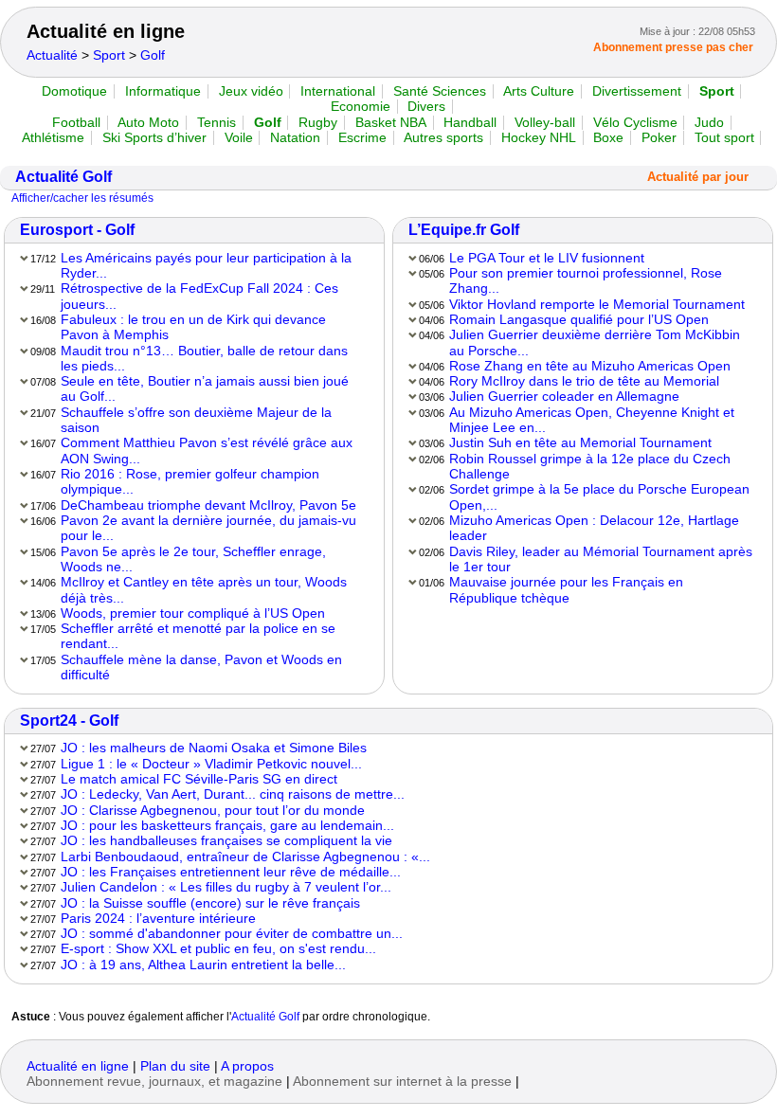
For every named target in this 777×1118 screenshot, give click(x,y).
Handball (470, 123)
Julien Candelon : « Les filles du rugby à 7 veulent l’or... (226, 887)
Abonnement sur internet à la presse (402, 1081)
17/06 (43, 506)
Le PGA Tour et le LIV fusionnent (546, 258)
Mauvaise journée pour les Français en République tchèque (566, 589)
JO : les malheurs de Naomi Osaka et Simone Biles (214, 748)
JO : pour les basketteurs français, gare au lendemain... (227, 826)
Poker (659, 138)
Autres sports (443, 138)
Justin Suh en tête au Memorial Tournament (580, 443)
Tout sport (724, 138)
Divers (426, 106)
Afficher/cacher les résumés (82, 198)
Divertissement (636, 91)
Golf (152, 55)
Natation (295, 138)
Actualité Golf (63, 177)
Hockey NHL (538, 138)
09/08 (43, 351)
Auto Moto (148, 123)
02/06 (431, 459)
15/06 (43, 552)
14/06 (43, 582)
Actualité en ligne (106, 31)
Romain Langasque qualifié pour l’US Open (579, 320)
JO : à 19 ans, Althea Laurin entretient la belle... (203, 965)
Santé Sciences (439, 91)
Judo (709, 123)
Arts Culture (538, 91)
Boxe (608, 138)
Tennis (216, 123)
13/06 (43, 614)
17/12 (43, 258)
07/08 (43, 382)
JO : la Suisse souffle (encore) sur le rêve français (210, 903)
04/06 (431, 320)
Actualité (52, 55)
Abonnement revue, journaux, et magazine (154, 1081)
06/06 (431, 258)
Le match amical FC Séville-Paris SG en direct (199, 779)
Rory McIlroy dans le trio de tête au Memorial (584, 381)
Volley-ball (545, 123)
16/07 (43, 443)
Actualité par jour (698, 177)
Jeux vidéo (251, 91)
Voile (239, 138)
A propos (247, 1066)
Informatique (163, 91)
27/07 (43, 748)
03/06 (431, 397)
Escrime (362, 138)
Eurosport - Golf (77, 230)
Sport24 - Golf (69, 720)
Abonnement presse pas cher (673, 47)
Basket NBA (390, 123)
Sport (109, 55)
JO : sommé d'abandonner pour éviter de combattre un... (232, 934)
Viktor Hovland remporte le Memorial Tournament (597, 305)
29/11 (42, 289)
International (337, 91)
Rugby (317, 123)
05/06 (431, 274)
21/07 (43, 413)
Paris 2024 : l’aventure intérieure (158, 918)
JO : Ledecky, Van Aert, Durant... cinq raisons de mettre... (233, 794)
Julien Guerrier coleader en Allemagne (564, 396)
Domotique (74, 91)
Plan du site (175, 1066)
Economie (360, 106)
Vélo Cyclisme (635, 123)
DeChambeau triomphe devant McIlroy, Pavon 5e (208, 505)
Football (76, 123)
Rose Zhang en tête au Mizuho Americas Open (590, 366)
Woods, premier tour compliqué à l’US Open (193, 613)
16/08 (43, 320)
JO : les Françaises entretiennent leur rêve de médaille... (231, 872)
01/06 (431, 582)
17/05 (43, 629)
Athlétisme (53, 138)
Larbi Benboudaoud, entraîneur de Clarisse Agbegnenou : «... (245, 857)
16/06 (43, 521)
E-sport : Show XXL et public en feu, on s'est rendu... (218, 949)
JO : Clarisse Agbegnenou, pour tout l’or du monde (213, 810)
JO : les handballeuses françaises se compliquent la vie (226, 841)
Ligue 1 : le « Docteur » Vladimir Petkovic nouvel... (211, 764)
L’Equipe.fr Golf (463, 230)
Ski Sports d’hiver (154, 138)
